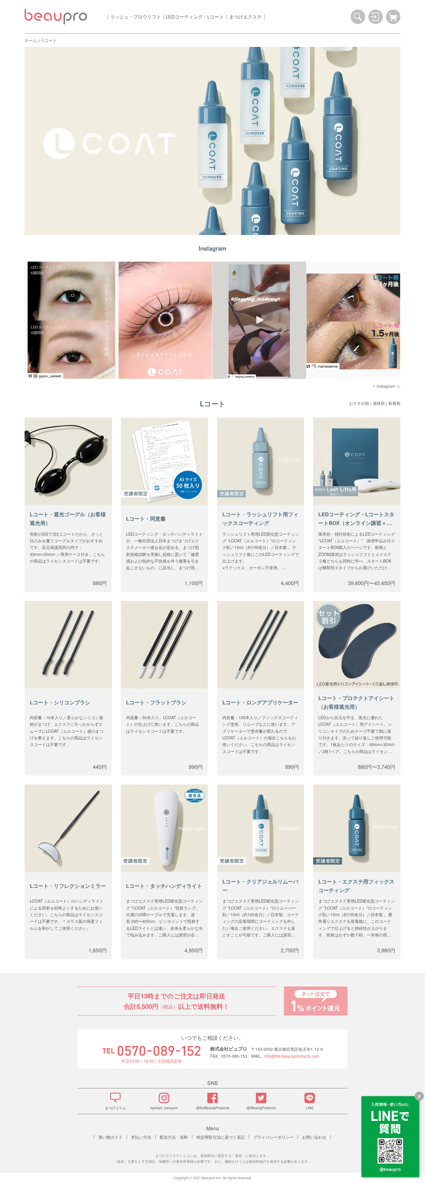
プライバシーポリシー (273, 1137)
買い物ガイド (110, 1137)
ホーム (31, 40)
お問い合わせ (314, 1137)
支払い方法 (141, 1137)
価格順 (379, 403)
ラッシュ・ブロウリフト (135, 16)
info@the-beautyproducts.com (291, 1056)
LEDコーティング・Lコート (195, 16)
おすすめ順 (359, 403)
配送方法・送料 (174, 1137)
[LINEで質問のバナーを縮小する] (419, 1096)
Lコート (49, 40)
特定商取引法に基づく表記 (220, 1137)
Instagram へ (388, 386)
